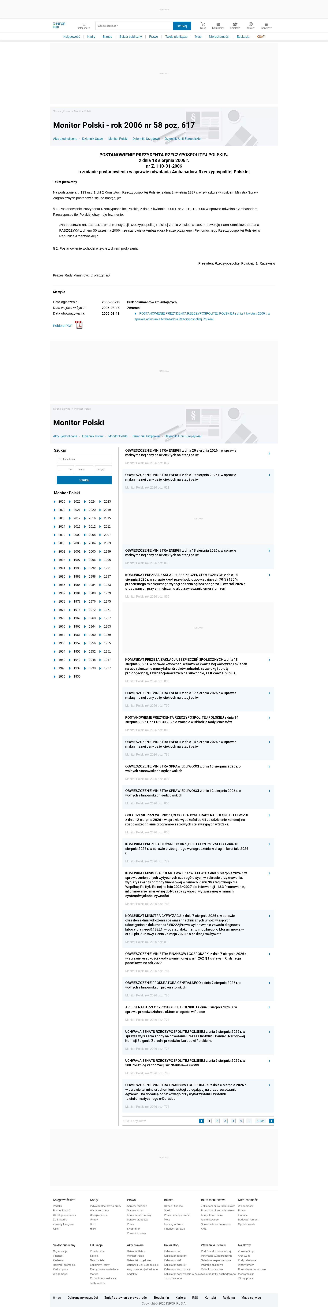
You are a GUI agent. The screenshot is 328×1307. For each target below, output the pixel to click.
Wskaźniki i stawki (213, 1245)
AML (204, 1228)
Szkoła (94, 1255)
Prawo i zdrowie (136, 1233)
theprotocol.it (246, 1273)
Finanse (243, 1214)
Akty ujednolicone (65, 138)
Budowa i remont (248, 1219)
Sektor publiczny (130, 36)
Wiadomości (245, 1205)
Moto (198, 36)
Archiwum (244, 1255)
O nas (57, 1297)
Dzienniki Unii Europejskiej (183, 138)
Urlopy (94, 1219)
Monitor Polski (82, 111)
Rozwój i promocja (64, 1264)
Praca (130, 1224)
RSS (195, 1297)
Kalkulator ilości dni (175, 1255)
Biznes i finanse (173, 1205)
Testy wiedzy (97, 1282)
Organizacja (60, 1251)
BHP (92, 1224)
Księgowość (71, 36)
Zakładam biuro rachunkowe (218, 1205)
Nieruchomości (219, 36)
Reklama (229, 1297)
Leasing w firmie (174, 1224)
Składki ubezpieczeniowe (216, 1260)
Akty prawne (135, 1245)
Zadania (58, 1260)
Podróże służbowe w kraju (216, 1251)
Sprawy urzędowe (137, 1219)
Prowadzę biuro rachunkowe (218, 1210)
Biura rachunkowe (213, 1200)
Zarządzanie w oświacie (104, 1269)
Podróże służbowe (212, 1264)
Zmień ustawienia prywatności (125, 1297)
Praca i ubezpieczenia (177, 1214)
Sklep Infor (133, 1228)
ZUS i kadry (60, 1219)
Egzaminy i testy (100, 1264)
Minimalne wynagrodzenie (216, 1255)
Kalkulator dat (172, 1251)
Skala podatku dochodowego (218, 1273)
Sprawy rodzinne (137, 1205)
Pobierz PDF (62, 326)
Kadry (91, 36)
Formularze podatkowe (252, 1269)
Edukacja (243, 36)
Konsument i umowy (139, 1214)
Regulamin (161, 1297)
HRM (93, 1228)
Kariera (181, 1297)
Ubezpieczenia (99, 1214)
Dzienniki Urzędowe (146, 138)
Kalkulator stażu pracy (177, 1269)
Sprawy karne (135, 1210)
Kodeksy (132, 1273)
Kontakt (210, 1297)
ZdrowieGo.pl (246, 1251)
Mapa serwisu (251, 1297)
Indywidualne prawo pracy (105, 1205)
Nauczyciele (97, 1260)
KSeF (261, 36)
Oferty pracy (245, 1278)
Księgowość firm (64, 1200)
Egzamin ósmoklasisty (103, 1278)
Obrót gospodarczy (64, 1214)
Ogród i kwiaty (246, 1224)
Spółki (167, 1210)
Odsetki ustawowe (212, 1269)
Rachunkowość (62, 1210)
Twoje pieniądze (176, 36)
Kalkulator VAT (172, 1260)
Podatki (57, 1205)
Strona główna (61, 111)
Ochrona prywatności (83, 1297)
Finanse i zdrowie (174, 1228)
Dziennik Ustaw (92, 138)
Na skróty (244, 1245)
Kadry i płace (61, 1269)
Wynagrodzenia (99, 1210)
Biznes (107, 36)
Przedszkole (97, 1251)
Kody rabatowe (247, 1260)
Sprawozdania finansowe (216, 1224)
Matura (94, 1273)
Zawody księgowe (63, 1224)
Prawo (153, 36)
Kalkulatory (171, 1245)
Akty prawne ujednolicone (142, 1269)
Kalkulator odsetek (175, 1264)
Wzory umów (246, 1264)
